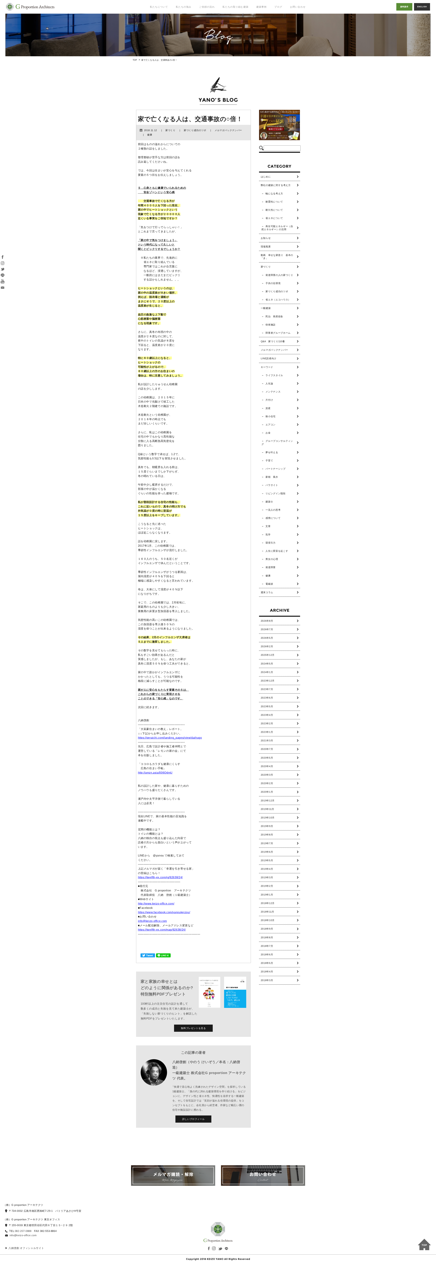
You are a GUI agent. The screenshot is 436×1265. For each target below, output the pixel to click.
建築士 (269, 501)
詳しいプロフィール (193, 1119)
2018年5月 (267, 963)
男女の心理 (272, 559)
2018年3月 (267, 980)
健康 (268, 575)
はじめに (266, 176)
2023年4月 (267, 715)
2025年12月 (268, 655)
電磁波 (269, 583)
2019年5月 (267, 860)
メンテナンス (273, 391)
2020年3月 (267, 774)
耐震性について (274, 201)
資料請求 (404, 7)
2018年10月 (268, 920)
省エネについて (274, 218)
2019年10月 (268, 817)
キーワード (267, 367)
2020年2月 (267, 783)
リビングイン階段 (275, 493)
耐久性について (274, 210)
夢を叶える (272, 452)
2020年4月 (267, 766)
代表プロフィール (158, 18)
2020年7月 (267, 749)
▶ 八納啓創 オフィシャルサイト (24, 1248)
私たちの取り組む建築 (235, 6)
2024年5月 (267, 663)
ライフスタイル (274, 375)
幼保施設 (271, 324)
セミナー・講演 (157, 25)
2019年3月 (267, 877)
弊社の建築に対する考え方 (276, 185)
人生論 (269, 383)
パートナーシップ (275, 468)
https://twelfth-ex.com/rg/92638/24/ (160, 877)
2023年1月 (267, 732)
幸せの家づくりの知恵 (286, 13)
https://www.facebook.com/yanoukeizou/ (164, 912)
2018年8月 (267, 937)
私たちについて (159, 6)
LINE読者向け (268, 358)
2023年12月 (268, 680)
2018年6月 (267, 954)
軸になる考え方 (274, 193)
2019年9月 (267, 826)
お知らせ (266, 238)
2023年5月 (267, 706)
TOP (135, 60)
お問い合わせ (298, 6)
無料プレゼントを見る (193, 1028)
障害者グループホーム (278, 332)
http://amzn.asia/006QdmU (155, 772)
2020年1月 (267, 791)
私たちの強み (183, 6)
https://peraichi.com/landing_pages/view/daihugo (170, 737)
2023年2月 (267, 723)
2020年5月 (267, 757)
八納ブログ (282, 22)
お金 (268, 432)
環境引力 (271, 542)
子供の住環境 (273, 283)
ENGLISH (422, 7)
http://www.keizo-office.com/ (156, 903)
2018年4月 (267, 971)
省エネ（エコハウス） (278, 299)
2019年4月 (267, 869)
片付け (269, 399)
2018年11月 (267, 911)
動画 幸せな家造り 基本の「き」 (277, 257)
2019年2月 (267, 886)
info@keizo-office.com (152, 921)
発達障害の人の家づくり (279, 275)
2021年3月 (267, 740)
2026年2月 (267, 646)
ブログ (278, 6)
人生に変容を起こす (277, 551)
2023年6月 (267, 697)
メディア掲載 (156, 32)
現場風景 (266, 246)
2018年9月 (267, 928)
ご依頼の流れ (207, 6)
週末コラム (267, 592)
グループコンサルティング (277, 442)
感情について (273, 518)
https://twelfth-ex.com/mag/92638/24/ (162, 929)
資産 (268, 408)
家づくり (266, 266)
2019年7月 (267, 843)
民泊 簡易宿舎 (274, 316)
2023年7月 (267, 689)
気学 (268, 534)
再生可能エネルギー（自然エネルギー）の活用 (277, 228)
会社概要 (153, 39)
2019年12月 (268, 800)
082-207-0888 (23, 1231)
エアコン (271, 424)
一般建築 (266, 308)
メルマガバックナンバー (274, 350)
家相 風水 (272, 477)
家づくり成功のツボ (277, 291)
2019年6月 (267, 851)
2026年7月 (267, 629)
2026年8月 (267, 620)
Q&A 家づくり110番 (273, 341)
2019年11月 (267, 809)
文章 (268, 526)
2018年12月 (268, 903)
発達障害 (271, 567)
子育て (269, 460)
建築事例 (261, 6)
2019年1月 (267, 894)
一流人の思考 (273, 509)
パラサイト (272, 485)
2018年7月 (267, 946)
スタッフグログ (285, 29)
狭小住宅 (271, 416)
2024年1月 (267, 672)
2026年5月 (267, 638)
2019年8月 (267, 834)
